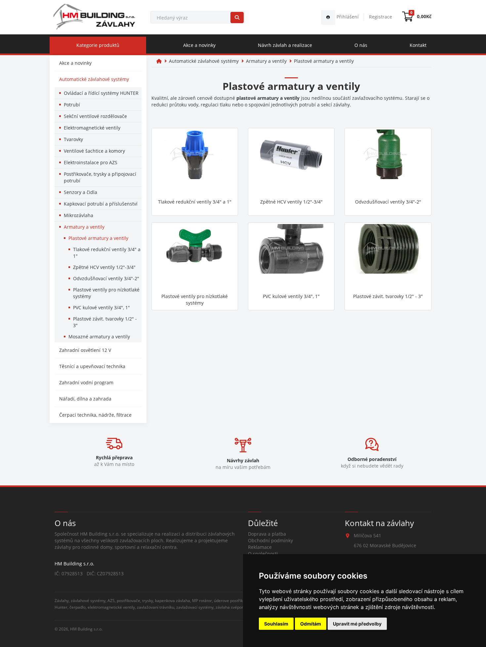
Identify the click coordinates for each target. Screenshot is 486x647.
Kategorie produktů (97, 45)
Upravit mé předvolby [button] (357, 624)
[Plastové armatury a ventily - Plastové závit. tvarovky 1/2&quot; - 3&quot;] (387, 257)
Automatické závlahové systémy (94, 79)
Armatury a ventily (84, 227)
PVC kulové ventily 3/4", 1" (101, 307)
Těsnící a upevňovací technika (92, 366)
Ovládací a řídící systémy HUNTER (101, 93)
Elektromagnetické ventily (92, 128)
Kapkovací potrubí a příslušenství (101, 204)
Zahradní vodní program (86, 382)
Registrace (380, 17)
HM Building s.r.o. (86, 628)
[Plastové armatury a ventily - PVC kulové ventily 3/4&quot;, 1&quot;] (291, 257)
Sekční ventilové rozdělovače (95, 116)
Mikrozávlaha (78, 215)
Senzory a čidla (80, 192)
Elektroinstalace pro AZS (90, 162)
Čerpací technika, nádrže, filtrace (95, 415)
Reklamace (260, 547)
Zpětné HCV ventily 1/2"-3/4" (104, 267)
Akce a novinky (199, 45)
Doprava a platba (267, 534)
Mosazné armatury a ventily (99, 336)
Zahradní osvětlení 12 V (85, 350)
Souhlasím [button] (276, 624)
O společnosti (263, 554)
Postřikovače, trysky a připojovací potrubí (100, 177)
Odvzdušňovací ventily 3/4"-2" (106, 278)
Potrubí (72, 104)
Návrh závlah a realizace (285, 45)
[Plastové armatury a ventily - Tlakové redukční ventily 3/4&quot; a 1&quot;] (194, 163)
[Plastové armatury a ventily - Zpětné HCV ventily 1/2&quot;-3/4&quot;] (291, 163)
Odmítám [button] (310, 624)
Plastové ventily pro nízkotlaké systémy (106, 292)
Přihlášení (347, 17)
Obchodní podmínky (270, 540)
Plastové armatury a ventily (98, 238)
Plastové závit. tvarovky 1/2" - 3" (105, 322)
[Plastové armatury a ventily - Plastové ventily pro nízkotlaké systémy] (194, 257)
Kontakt (418, 45)
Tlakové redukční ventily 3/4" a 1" (107, 252)
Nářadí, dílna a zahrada (85, 399)
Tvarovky (73, 139)
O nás (360, 45)
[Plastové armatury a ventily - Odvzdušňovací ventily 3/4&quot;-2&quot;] (387, 163)
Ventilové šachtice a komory (94, 151)
